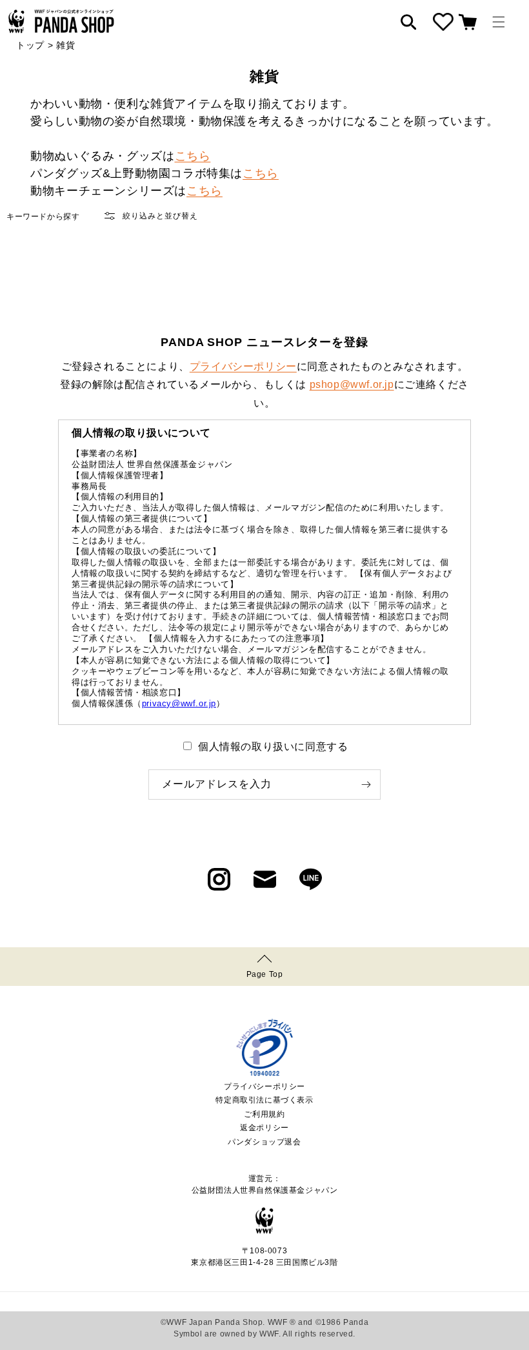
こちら (193, 155)
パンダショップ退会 (264, 1141)
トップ (30, 45)
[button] (498, 22)
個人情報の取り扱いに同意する (273, 746)
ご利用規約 (264, 1114)
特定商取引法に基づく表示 (264, 1099)
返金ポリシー (264, 1127)
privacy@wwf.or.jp (179, 703)
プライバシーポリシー (243, 366)
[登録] (366, 784)
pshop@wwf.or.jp (352, 384)
